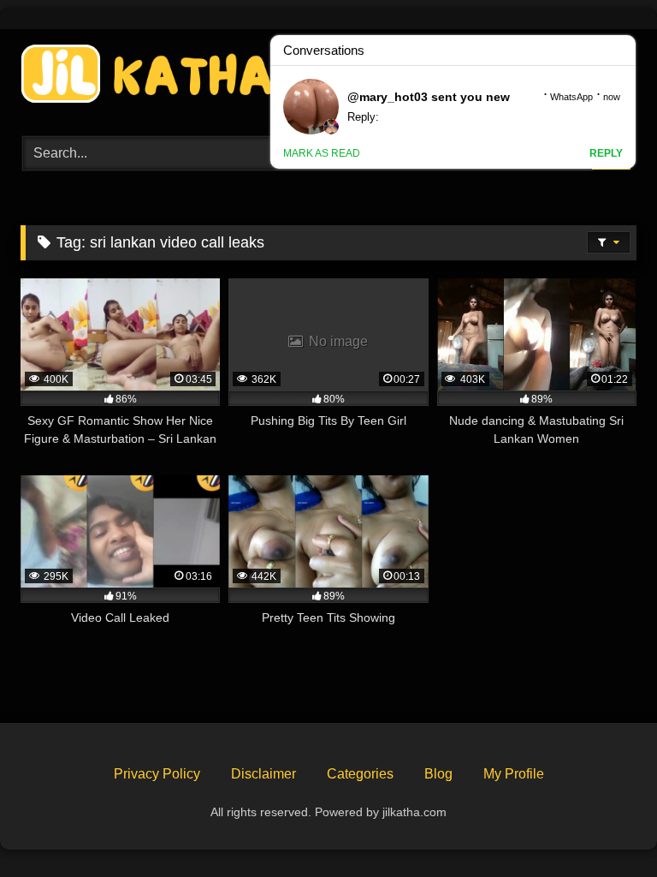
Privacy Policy (157, 774)
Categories (360, 774)
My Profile (513, 774)
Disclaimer (263, 774)
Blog (438, 774)
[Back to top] (604, 826)
